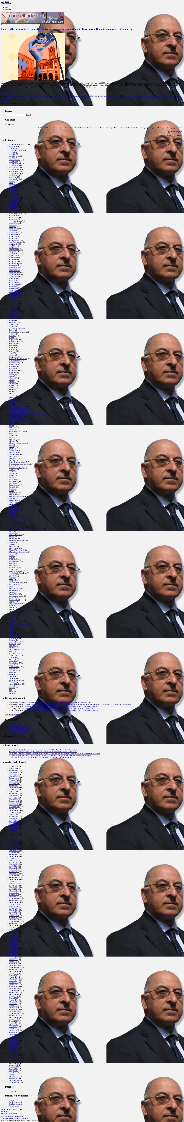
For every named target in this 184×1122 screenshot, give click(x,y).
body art (12, 330)
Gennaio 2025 (14, 803)
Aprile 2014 (13, 1050)
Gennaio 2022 (14, 872)
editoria (11, 385)
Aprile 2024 (13, 820)
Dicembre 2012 (14, 1080)
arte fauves (13, 238)
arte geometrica (14, 250)
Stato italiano (13, 663)
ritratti (11, 626)
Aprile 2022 (13, 866)
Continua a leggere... (8, 92)
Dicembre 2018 (14, 942)
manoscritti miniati (15, 508)
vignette (12, 693)
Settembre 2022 (14, 856)
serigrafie (12, 646)
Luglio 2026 (13, 768)
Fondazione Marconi (16, 416)
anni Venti (12, 177)
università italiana (15, 684)
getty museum (14, 439)
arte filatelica (13, 246)
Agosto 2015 (13, 1019)
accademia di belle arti (14, 96)
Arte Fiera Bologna (15, 242)
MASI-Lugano (14, 510)
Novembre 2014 (14, 1036)
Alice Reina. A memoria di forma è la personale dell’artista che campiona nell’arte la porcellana (41, 757)
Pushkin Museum (15, 611)
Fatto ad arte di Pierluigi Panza (19, 726)
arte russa (12, 299)
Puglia (11, 609)
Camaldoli (12, 336)
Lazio (11, 472)
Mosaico (12, 542)
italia (91, 96)
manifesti (12, 504)
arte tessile (12, 309)
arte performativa (15, 284)
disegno (12, 382)
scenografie (13, 634)
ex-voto (11, 389)
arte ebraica (13, 225)
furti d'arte (12, 428)
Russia (11, 630)
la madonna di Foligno (16, 468)
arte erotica (13, 230)
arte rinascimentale (15, 294)
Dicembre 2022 (14, 851)
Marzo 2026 (13, 776)
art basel (12, 190)
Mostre (96, 96)
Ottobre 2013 (13, 1061)
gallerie (11, 433)
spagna (11, 657)
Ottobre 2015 (13, 1015)
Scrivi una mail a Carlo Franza (171, 135)
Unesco (11, 682)
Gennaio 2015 (14, 1032)
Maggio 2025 (13, 795)
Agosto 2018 (13, 950)
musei (101, 96)
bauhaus (12, 320)
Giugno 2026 (13, 770)
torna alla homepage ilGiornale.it (12, 1116)
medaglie (12, 512)
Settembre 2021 (14, 879)
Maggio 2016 (13, 1002)
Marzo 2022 (13, 868)
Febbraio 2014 (14, 1053)
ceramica (12, 351)
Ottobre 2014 (13, 1038)
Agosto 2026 (13, 766)
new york (12, 565)
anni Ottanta (13, 167)
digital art (12, 378)
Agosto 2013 (13, 1065)
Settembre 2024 (14, 810)
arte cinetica (18, 221)
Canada (11, 338)
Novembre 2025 (14, 784)
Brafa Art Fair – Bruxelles (18, 332)
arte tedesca (13, 307)
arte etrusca (13, 234)
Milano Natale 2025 (16, 521)
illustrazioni (13, 452)
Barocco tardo (14, 318)
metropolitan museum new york (20, 517)
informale (12, 456)
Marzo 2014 (13, 1051)
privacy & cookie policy (9, 1113)
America (12, 152)
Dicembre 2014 (14, 1034)
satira (11, 632)
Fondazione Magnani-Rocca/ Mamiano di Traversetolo (27, 414)
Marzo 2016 (13, 1006)
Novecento (13, 569)
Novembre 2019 (14, 921)
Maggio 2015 (13, 1025)
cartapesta (12, 345)
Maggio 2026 (13, 772)
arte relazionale (14, 292)
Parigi (11, 581)
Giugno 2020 (13, 908)
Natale (11, 558)
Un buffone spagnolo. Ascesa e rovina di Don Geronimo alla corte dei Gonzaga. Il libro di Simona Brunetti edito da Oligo (50, 756)
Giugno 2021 (13, 885)
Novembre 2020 (14, 898)
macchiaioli (13, 494)
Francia (11, 424)
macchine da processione (17, 496)
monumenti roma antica (17, 540)
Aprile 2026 (13, 774)
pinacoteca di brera (15, 588)
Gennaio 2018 (14, 963)
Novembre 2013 (14, 1059)
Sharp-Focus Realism (16, 649)
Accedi (11, 1100)
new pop (12, 563)
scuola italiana (14, 638)
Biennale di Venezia (16, 328)
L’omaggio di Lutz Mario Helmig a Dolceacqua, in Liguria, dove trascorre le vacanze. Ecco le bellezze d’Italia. (54, 702)
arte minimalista (14, 273)
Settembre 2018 (14, 948)
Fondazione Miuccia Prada (18, 418)
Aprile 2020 (13, 912)
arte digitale (13, 219)
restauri (11, 623)
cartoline (12, 347)
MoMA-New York (15, 535)
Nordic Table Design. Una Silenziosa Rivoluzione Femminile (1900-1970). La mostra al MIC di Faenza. (44, 750)
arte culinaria (13, 215)
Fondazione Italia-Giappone (18, 412)
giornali (11, 441)
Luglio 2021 (13, 883)
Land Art (12, 470)
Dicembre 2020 (14, 897)
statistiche (12, 661)
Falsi (11, 393)
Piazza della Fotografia (139, 96)
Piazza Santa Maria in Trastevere (159, 96)
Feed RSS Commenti (21, 1118)
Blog (6, 7)
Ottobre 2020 (13, 900)
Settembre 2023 (14, 833)
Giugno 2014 (13, 1046)
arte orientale (13, 282)
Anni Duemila (28, 96)
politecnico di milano (16, 596)
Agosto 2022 (13, 858)
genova (11, 435)
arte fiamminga (14, 240)
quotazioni (12, 615)
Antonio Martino (15, 724)
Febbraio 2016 (14, 1007)
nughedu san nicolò (15, 571)
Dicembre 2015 (14, 1011)
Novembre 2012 (14, 1082)
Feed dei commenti (15, 1104)
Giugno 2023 (13, 839)
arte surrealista (14, 305)
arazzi (11, 183)
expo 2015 (13, 391)
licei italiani (13, 483)
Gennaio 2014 (14, 1055)
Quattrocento (13, 613)
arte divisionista (14, 223)
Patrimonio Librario (16, 582)
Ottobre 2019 (13, 923)
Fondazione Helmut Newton (19, 410)
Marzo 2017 (13, 983)
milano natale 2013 (15, 519)
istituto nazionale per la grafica (19, 464)
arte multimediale (15, 274)
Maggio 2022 (13, 864)
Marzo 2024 (13, 822)
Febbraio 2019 (14, 939)
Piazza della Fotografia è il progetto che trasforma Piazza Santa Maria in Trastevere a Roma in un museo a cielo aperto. (66, 29)
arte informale (14, 255)
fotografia (76, 96)
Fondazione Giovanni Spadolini (20, 408)
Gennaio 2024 (14, 826)
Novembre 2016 (14, 990)
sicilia (11, 651)
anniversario (13, 179)
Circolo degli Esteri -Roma (18, 359)
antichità (12, 181)
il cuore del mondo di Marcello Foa (21, 728)
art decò (12, 192)
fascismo (12, 397)
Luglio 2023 (13, 837)
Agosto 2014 (13, 1042)
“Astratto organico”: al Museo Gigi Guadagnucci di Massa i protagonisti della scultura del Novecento (43, 752)
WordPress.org (14, 1106)
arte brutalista (13, 209)
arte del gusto (13, 217)
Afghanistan (13, 148)
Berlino (11, 324)
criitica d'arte (63, 96)
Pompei (11, 602)
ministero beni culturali (17, 527)
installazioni (85, 96)
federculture (13, 399)
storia (11, 665)
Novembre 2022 (14, 853)
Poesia (11, 592)
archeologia (13, 185)
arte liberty (13, 261)
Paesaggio (12, 579)
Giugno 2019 (13, 931)
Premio (11, 607)
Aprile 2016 (13, 1004)
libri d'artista (13, 479)
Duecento (12, 384)
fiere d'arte (12, 403)
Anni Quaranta (14, 169)
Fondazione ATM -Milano (18, 406)
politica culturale (109, 96)
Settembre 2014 (14, 1040)
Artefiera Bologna (15, 313)
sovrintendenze (14, 655)
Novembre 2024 (14, 807)
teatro (11, 672)
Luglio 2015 (13, 1021)
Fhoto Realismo (14, 401)
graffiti (11, 445)
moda (11, 531)
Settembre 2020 (14, 902)
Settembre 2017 (14, 971)
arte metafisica (14, 267)
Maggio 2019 (13, 933)
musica (11, 554)
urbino (11, 686)
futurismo (12, 429)
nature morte (13, 560)
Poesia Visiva (13, 594)
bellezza (12, 322)
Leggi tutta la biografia (174, 132)
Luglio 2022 (13, 860)
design (11, 376)
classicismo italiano (15, 361)
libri (10, 477)
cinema (11, 355)
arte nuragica (13, 276)
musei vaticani (14, 548)
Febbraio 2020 (14, 916)
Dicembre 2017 (14, 965)
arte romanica (13, 297)
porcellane (12, 605)
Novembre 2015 (14, 1013)
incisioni (16, 395)
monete (11, 537)
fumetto (11, 426)
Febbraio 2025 (14, 801)
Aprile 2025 (13, 797)
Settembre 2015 (14, 1017)
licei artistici (13, 481)
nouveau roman (14, 567)
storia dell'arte (14, 667)
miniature (12, 523)
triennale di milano (15, 680)
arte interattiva (14, 257)
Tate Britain (13, 670)
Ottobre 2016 (13, 992)
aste (10, 315)
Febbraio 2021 (14, 893)
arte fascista (13, 236)
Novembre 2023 (14, 830)
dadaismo (12, 374)
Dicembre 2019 (14, 919)
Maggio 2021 (13, 887)
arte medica (13, 265)
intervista (12, 460)
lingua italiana (14, 485)
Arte (34, 96)
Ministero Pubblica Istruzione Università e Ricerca (26, 529)
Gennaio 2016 (14, 1009)
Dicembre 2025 (14, 782)
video (118, 96)
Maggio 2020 (13, 910)
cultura (70, 96)
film (10, 405)
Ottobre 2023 (13, 831)
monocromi (13, 538)
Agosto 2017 (13, 973)
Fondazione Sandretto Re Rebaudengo (22, 420)
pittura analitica (14, 590)
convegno (54, 96)
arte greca (12, 253)
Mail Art (12, 502)
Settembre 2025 (14, 787)
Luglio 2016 (13, 998)
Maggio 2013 (13, 1071)
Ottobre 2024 (13, 809)
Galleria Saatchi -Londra (17, 431)
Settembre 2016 (14, 994)
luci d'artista (13, 493)
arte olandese (13, 278)
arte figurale (13, 244)
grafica (11, 447)
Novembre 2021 (14, 875)
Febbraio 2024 (14, 824)
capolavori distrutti (15, 341)
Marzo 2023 (13, 845)
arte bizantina (13, 208)
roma (8, 98)
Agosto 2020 (13, 904)
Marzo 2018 (13, 960)
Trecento (12, 678)
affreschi (12, 146)
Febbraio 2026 (14, 778)
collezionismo (14, 362)
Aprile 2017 (13, 981)
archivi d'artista (14, 188)
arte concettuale (14, 211)
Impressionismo (14, 454)
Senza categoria (14, 644)
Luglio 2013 (13, 1067)
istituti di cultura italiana (17, 462)
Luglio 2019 (13, 929)
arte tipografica (14, 311)
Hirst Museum (14, 450)
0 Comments (5, 100)
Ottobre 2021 (13, 877)
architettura (13, 186)
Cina (11, 353)
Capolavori (13, 340)
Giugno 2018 (13, 954)
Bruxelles (12, 334)
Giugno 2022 (13, 862)
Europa (11, 387)
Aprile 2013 (13, 1073)
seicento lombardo (15, 642)
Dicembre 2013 (14, 1057)
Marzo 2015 (13, 1029)
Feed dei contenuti (15, 1102)
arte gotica (12, 252)
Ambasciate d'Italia (15, 150)
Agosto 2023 (13, 835)
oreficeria (12, 575)
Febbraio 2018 (14, 962)
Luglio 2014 (13, 1044)
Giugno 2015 (13, 1023)
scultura (12, 636)
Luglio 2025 (13, 791)
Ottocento (12, 577)
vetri (10, 690)
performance (13, 584)
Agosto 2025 (13, 789)
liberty (11, 475)
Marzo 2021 (13, 891)
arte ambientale (14, 202)
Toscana (12, 676)
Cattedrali (12, 349)
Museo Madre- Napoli (16, 550)
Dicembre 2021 (14, 874)
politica (11, 598)
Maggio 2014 (13, 1048)
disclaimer (4, 1111)
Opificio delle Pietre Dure (18, 573)
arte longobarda (14, 263)
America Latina (14, 156)
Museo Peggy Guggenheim (18, 552)
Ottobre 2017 (13, 969)
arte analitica (13, 204)
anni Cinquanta (14, 160)
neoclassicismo (14, 561)
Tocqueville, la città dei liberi (19, 732)
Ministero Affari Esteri (16, 525)
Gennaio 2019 (14, 941)
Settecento (12, 648)
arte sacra (12, 301)
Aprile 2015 (13, 1027)
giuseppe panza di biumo (17, 443)
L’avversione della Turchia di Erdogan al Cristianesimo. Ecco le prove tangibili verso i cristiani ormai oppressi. (61, 706)
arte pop (12, 286)
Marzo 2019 (13, 937)
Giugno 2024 (13, 816)
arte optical (13, 280)
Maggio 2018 (13, 956)
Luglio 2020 (13, 906)
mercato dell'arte (14, 516)
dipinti (11, 380)
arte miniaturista (14, 271)
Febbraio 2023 (14, 847)
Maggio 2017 (13, 979)
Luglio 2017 (13, 975)
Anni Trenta (13, 175)
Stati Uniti (12, 659)
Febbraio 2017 (14, 985)
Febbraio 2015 (14, 1030)
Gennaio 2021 (14, 895)
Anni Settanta (14, 173)
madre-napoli (13, 500)
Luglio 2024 (13, 814)
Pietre (11, 586)
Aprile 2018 (13, 958)
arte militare (13, 269)
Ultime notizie (15, 714)
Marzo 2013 (13, 1074)
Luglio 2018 (13, 952)
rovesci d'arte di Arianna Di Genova (21, 741)
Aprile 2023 (13, 843)
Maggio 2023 (13, 841)
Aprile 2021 (13, 889)
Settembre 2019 (14, 925)
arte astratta (13, 206)
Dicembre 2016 (14, 988)
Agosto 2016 (13, 996)
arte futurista (13, 248)
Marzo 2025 (13, 799)
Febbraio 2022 (14, 870)
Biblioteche (13, 326)
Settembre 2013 (14, 1063)
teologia (12, 674)
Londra (11, 491)
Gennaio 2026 (14, 780)
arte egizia (12, 227)
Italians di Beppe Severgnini (18, 730)
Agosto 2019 (13, 927)
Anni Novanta (14, 165)
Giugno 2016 (13, 1000)
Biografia (8, 9)
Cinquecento (13, 357)
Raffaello (12, 619)
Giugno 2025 (13, 793)
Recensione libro (15, 621)
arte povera (13, 288)
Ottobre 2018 (13, 946)
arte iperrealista (14, 259)
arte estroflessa (14, 232)
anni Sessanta (13, 171)
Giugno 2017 (13, 977)
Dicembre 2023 (14, 828)
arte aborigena (14, 200)
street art (12, 669)
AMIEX (12, 158)
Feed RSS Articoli (7, 1118)
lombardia (12, 489)
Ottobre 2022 (13, 854)
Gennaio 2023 (14, 849)
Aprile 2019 (13, 935)
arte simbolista (14, 303)
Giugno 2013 (13, 1069)
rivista (11, 628)
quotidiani (12, 617)
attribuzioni (13, 317)
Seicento (12, 640)
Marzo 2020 (13, 914)
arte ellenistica (14, 229)
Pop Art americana (15, 604)
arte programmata (15, 290)
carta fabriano (14, 343)
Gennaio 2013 (14, 1078)
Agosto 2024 (13, 812)
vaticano (12, 688)
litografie (12, 487)
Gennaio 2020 (14, 918)
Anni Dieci (13, 162)
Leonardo (12, 473)
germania (12, 437)
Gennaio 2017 (14, 986)
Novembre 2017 (14, 967)
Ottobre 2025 (13, 786)
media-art (12, 514)
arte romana (13, 296)
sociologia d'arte (14, 653)
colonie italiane (14, 364)
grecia (11, 449)
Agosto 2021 (13, 881)
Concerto (12, 366)
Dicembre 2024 (14, 805)
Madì (11, 498)
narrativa (12, 556)
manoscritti (13, 506)
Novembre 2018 (14, 944)
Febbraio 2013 (14, 1076)
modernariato (13, 533)
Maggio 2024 (13, 818)
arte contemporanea (43, 96)
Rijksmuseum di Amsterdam (18, 625)
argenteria (17, 196)
